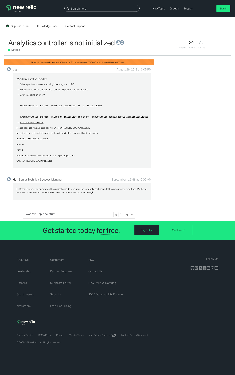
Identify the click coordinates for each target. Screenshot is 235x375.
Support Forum (20, 26)
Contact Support (75, 26)
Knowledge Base (47, 26)
